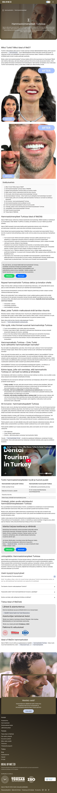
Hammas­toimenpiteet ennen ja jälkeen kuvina (18, 203)
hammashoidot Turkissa (40, 643)
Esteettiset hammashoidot (11, 245)
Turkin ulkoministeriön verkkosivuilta (18, 322)
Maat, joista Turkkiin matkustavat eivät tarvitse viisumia (21, 192)
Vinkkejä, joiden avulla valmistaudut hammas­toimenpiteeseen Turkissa (25, 206)
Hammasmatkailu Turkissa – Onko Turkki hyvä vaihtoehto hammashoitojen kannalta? (29, 196)
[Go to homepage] (6, 2)
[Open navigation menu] (53, 2)
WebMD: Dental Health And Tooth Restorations (17, 613)
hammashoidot (14, 52)
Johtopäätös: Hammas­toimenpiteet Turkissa (18, 208)
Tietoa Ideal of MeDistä (12, 212)
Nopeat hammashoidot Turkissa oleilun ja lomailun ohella (21, 190)
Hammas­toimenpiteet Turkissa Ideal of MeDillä (18, 188)
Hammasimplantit (9, 241)
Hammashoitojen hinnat (13, 438)
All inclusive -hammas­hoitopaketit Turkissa (17, 201)
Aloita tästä (28, 711)
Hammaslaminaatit (9, 237)
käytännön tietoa (12, 544)
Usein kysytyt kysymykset (13, 210)
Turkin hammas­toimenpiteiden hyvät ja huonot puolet (20, 205)
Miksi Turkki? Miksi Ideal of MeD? (15, 187)
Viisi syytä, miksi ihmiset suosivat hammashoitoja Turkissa (21, 194)
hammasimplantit (38, 644)
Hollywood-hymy (9, 250)
